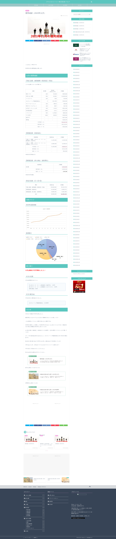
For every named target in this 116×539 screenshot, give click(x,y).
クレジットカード (35, 528)
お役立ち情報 (34, 518)
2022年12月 (77, 158)
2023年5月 (77, 142)
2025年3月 (77, 75)
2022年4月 (77, 182)
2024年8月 (77, 96)
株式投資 (34, 507)
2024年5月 (77, 106)
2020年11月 (77, 228)
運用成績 (36, 5)
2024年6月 (77, 103)
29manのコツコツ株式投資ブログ (58, 2)
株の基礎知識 (35, 523)
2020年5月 (77, 247)
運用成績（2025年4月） (80, 25)
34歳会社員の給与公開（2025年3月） (82, 31)
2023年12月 (77, 121)
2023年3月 (77, 148)
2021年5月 (77, 216)
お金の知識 (50, 5)
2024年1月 (77, 118)
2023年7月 (77, 136)
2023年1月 (77, 155)
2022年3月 (77, 185)
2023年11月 (77, 124)
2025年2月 (77, 78)
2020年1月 (77, 256)
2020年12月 (77, 225)
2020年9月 (77, 234)
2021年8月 (77, 207)
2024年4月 (77, 109)
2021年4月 (77, 219)
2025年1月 (77, 81)
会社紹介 (35, 514)
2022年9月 (77, 167)
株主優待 (65, 5)
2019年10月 (77, 265)
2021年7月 (77, 210)
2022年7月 (77, 173)
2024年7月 (77, 99)
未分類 (34, 531)
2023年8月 (77, 133)
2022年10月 (77, 164)
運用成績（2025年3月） (80, 28)
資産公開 (35, 511)
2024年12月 (77, 84)
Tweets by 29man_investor (79, 273)
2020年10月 (77, 231)
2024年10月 (77, 90)
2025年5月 (77, 69)
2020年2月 (77, 253)
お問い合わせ (52, 495)
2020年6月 (77, 243)
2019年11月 (77, 262)
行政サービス (35, 525)
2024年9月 (77, 93)
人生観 (34, 504)
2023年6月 (77, 139)
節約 (35, 522)
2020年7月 (77, 240)
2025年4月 (77, 72)
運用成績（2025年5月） (80, 22)
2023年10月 (77, 127)
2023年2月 (77, 152)
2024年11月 (77, 87)
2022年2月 (77, 188)
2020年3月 (77, 250)
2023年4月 (77, 145)
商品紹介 (35, 526)
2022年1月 (77, 191)
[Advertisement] (46, 53)
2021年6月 (77, 213)
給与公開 (34, 498)
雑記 (34, 501)
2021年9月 (77, 204)
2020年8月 (77, 237)
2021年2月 (77, 222)
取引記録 (35, 509)
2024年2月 (77, 115)
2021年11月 (77, 197)
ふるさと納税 (34, 495)
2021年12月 (77, 194)
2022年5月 (77, 179)
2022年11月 (77, 161)
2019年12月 (77, 259)
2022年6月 (77, 176)
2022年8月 (77, 170)
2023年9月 (77, 130)
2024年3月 (77, 112)
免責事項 (51, 501)
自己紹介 (80, 5)
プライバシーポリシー (53, 498)
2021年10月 (77, 201)
